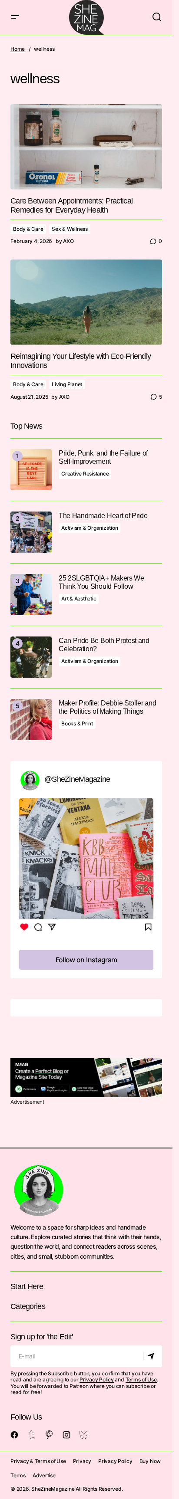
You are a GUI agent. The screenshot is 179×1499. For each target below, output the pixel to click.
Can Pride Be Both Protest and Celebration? (104, 645)
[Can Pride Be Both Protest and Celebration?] (31, 657)
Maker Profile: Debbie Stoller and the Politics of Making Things (107, 707)
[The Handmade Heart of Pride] (31, 532)
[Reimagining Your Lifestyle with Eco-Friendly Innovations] (86, 301)
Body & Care (28, 229)
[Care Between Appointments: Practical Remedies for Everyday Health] (86, 146)
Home (17, 49)
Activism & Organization (89, 528)
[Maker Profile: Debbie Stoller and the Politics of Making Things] (31, 719)
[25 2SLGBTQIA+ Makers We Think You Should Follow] (31, 594)
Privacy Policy (97, 1379)
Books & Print (77, 723)
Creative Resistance (85, 473)
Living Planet (67, 384)
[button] (14, 17)
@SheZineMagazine (77, 779)
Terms (18, 1475)
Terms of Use (141, 1379)
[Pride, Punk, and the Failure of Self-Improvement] (31, 469)
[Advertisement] (86, 1077)
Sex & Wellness (70, 229)
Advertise (44, 1475)
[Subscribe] (152, 1356)
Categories (27, 1306)
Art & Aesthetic (78, 598)
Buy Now (150, 1461)
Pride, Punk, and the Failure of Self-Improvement (103, 457)
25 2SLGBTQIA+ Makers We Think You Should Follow (101, 582)
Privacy (82, 1461)
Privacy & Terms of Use (38, 1461)
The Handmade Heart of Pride (103, 515)
